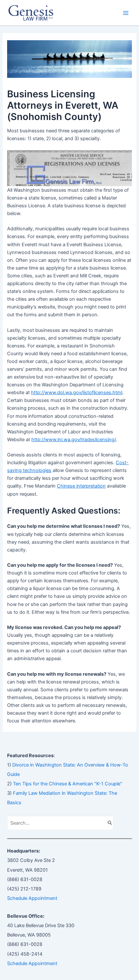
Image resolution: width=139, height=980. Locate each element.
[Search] (110, 823)
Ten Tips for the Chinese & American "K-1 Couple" (67, 784)
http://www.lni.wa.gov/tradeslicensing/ (73, 439)
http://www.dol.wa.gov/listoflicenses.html (76, 392)
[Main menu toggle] (126, 13)
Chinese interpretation (81, 486)
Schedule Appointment (32, 898)
